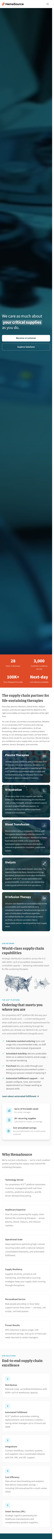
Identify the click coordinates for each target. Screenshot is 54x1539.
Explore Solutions (26, 347)
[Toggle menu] (47, 4)
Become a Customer (26, 338)
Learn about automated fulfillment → (20, 1096)
